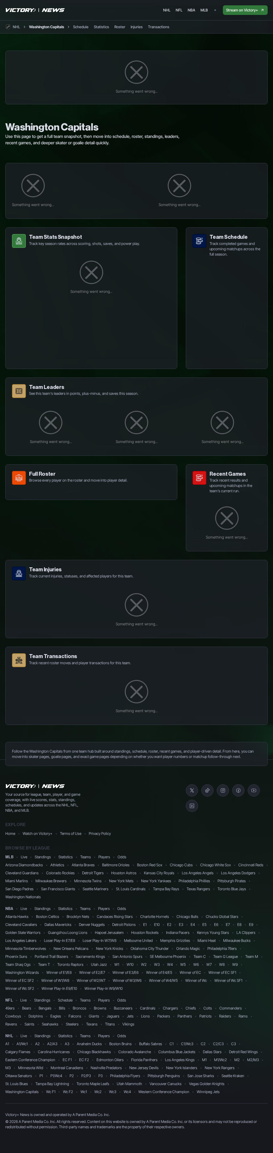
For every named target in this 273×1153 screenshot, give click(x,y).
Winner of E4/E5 (159, 972)
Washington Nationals (23, 897)
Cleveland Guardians (22, 873)
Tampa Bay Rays (166, 889)
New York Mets (121, 881)
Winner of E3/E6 (126, 972)
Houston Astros (123, 873)
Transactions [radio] (158, 26)
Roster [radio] (119, 26)
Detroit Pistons (124, 924)
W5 (183, 964)
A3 (67, 1043)
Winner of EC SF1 (222, 972)
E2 (169, 924)
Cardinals (147, 1008)
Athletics (57, 865)
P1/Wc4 (56, 1075)
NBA (9, 909)
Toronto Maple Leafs (93, 1083)
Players (104, 857)
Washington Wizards (22, 972)
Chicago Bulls (187, 916)
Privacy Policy (100, 833)
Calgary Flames (17, 1051)
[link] (46, 27)
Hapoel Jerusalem (109, 932)
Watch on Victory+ (38, 833)
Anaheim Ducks (89, 1043)
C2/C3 (218, 1043)
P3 (100, 1075)
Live (24, 857)
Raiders (225, 1016)
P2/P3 (86, 1075)
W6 (196, 964)
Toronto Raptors (70, 964)
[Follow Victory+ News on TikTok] (207, 790)
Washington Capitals (22, 1091)
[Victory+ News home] (35, 786)
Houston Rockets (145, 932)
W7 (209, 964)
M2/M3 (253, 1059)
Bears (26, 1008)
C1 (172, 1043)
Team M (251, 956)
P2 (72, 1075)
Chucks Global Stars (222, 916)
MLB (9, 857)
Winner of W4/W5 (163, 980)
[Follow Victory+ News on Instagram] (223, 790)
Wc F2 (68, 1091)
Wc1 (84, 1091)
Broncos (79, 1008)
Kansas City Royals (159, 873)
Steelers (72, 1024)
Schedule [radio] (81, 26)
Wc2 (98, 1091)
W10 (130, 964)
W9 (235, 964)
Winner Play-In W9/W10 (104, 988)
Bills (62, 1008)
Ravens (11, 1024)
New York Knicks (109, 948)
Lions (145, 1016)
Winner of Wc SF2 (19, 988)
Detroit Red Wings (243, 1051)
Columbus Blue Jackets (176, 1051)
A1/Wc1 (22, 1043)
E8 (239, 924)
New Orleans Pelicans (71, 948)
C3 (233, 1043)
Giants (94, 1016)
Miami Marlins (16, 881)
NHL (9, 1036)
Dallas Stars (212, 1051)
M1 (204, 1059)
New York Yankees (156, 881)
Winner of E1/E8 (59, 972)
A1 (7, 1043)
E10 (157, 924)
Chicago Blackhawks (94, 1051)
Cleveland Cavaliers (21, 924)
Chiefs (191, 1008)
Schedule (65, 1000)
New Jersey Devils (144, 1067)
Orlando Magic (188, 948)
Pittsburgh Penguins (164, 1075)
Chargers (170, 1008)
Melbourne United (138, 940)
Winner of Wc (196, 980)
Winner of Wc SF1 (228, 980)
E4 (193, 924)
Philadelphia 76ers (222, 948)
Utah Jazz (99, 964)
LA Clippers (245, 932)
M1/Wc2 (220, 1059)
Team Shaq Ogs (18, 964)
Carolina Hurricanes (54, 1051)
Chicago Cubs (181, 865)
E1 (145, 924)
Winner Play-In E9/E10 (59, 988)
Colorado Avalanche (134, 1051)
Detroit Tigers (93, 873)
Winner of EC (190, 972)
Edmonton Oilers (110, 1059)
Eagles (55, 1016)
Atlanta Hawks (17, 916)
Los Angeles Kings (180, 1059)
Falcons (75, 1016)
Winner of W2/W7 (91, 980)
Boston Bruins (120, 1043)
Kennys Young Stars (213, 932)
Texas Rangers (198, 889)
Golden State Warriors (23, 932)
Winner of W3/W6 (127, 980)
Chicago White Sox (215, 865)
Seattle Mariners (96, 889)
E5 (204, 924)
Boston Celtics (47, 916)
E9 (251, 924)
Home (10, 833)
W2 (144, 964)
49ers (10, 1008)
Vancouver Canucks (166, 1083)
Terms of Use (70, 833)
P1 (41, 1075)
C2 (203, 1043)
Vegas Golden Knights (206, 1083)
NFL (9, 1000)
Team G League (225, 956)
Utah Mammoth (129, 1083)
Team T (44, 964)
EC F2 (84, 1059)
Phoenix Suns (16, 956)
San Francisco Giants (58, 889)
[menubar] (185, 10)
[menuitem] (166, 10)
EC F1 (67, 1059)
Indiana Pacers (178, 932)
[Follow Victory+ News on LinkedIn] (192, 806)
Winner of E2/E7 (92, 972)
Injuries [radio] (137, 26)
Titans (110, 1024)
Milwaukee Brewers (51, 881)
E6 (216, 924)
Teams (85, 857)
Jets (130, 1016)
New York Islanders (181, 1067)
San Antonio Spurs (127, 956)
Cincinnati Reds (250, 865)
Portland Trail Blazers (51, 956)
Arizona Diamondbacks (24, 865)
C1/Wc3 (187, 1043)
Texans (92, 1024)
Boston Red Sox (149, 865)
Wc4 (127, 1091)
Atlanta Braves (83, 865)
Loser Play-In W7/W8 (100, 940)
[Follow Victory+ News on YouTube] (254, 790)
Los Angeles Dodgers (238, 873)
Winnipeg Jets (208, 1091)
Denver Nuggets (92, 924)
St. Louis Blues (16, 1083)
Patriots (205, 1016)
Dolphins (36, 1016)
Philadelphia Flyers (125, 1075)
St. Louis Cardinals (131, 889)
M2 (237, 1059)
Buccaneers (123, 1008)
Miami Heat (207, 940)
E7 (228, 924)
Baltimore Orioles (116, 865)
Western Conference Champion (163, 1091)
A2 (37, 1043)
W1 (116, 964)
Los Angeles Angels (198, 873)
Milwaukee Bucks (237, 940)
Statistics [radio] (101, 26)
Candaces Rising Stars (115, 916)
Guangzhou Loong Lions (67, 932)
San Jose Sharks (200, 1075)
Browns (100, 1008)
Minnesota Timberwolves (25, 948)
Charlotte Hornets (154, 916)
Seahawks (50, 1024)
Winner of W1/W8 (55, 980)
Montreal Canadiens (67, 1067)
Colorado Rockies (60, 873)
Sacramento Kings (90, 956)
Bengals (45, 1008)
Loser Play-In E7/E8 (59, 940)
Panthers (185, 1016)
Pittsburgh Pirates (232, 881)
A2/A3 (52, 1043)
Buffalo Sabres (150, 1043)
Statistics (65, 857)
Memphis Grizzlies (175, 940)
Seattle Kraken (233, 1075)
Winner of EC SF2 (19, 980)
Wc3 (112, 1091)
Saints (29, 1024)
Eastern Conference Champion (30, 1059)
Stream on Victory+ (242, 10)
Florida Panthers (144, 1059)
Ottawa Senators (18, 1075)
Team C (200, 956)
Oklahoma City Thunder (150, 948)
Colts (207, 1008)
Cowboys (13, 1016)
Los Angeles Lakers (21, 940)
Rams (243, 1016)
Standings (43, 857)
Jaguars (113, 1016)
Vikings (128, 1024)
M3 (8, 1067)
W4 (170, 964)
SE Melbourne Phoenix (168, 956)
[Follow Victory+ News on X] (192, 790)
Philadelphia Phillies (194, 881)
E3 (181, 924)
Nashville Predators (106, 1067)
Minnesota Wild (30, 1067)
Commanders (230, 1008)
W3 (157, 964)
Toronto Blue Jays (232, 889)
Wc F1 (50, 1091)
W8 (222, 964)
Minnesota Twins (88, 881)
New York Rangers (220, 1067)
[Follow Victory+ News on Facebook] (238, 790)
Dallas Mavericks (58, 924)
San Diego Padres (19, 889)
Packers (163, 1016)
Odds (122, 857)
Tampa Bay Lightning (52, 1083)
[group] (121, 27)
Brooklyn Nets (78, 916)
